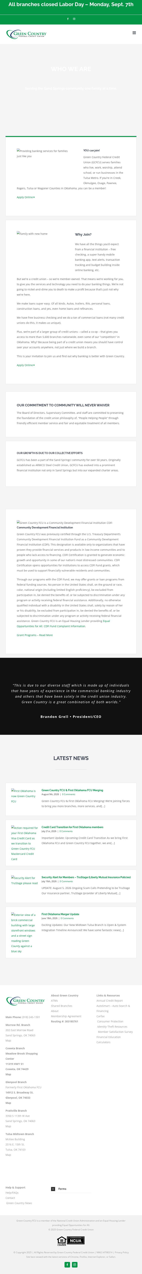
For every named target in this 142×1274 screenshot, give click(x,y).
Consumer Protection (110, 1021)
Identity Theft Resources (112, 1026)
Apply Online (25, 197)
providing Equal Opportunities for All (70, 1225)
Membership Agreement (66, 1016)
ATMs (54, 1000)
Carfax (100, 1016)
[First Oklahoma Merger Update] (24, 933)
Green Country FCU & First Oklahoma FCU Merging (72, 790)
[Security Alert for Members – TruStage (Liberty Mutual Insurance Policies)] (24, 886)
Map (8, 1040)
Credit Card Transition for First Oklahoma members (72, 827)
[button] (71, 1189)
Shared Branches (61, 1006)
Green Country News (19, 1203)
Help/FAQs (12, 1192)
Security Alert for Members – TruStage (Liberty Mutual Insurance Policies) (86, 877)
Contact (10, 1198)
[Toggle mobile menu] (134, 33)
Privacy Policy (122, 1252)
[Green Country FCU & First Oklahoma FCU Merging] (24, 799)
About (54, 1011)
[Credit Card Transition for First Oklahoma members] (24, 843)
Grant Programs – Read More (35, 635)
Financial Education (109, 1037)
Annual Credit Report (110, 1000)
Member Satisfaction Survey (115, 1032)
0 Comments (68, 794)
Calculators (103, 1042)
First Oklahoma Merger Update (60, 914)
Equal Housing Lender (114, 1220)
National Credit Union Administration (76, 1220)
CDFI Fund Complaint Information (64, 626)
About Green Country (64, 995)
